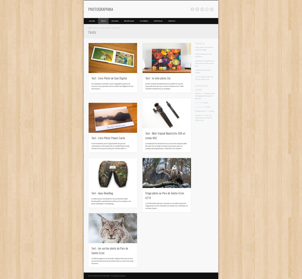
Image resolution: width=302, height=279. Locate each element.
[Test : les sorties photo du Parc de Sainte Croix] (113, 228)
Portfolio (158, 21)
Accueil (92, 21)
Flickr (202, 9)
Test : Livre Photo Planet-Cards (108, 138)
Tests (103, 21)
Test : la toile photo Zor (158, 78)
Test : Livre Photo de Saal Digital (109, 78)
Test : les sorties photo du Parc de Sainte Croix (203, 117)
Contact (172, 21)
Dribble (207, 9)
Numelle (198, 115)
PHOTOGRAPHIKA (100, 9)
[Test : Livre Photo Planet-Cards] (113, 118)
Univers (197, 93)
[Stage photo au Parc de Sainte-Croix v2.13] (167, 173)
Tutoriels (144, 21)
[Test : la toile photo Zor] (167, 58)
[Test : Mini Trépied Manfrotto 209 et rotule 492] (167, 113)
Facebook (192, 9)
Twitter (197, 9)
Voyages (114, 21)
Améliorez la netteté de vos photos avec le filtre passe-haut (204, 63)
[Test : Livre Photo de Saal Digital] (113, 58)
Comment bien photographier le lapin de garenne (205, 95)
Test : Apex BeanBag (102, 193)
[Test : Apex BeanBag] (113, 173)
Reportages (129, 21)
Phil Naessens (200, 111)
